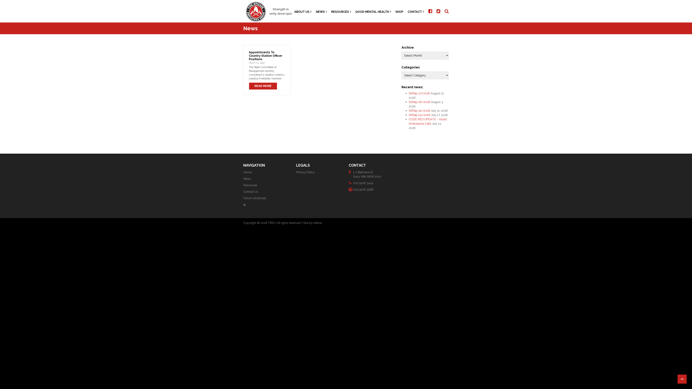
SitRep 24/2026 (419, 115)
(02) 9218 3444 (363, 183)
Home (247, 172)
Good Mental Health (372, 12)
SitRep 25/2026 (419, 110)
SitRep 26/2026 (419, 102)
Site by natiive (312, 223)
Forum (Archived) (254, 198)
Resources (340, 12)
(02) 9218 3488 (363, 189)
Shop (399, 12)
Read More (263, 86)
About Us (301, 12)
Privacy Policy (305, 172)
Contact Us (250, 191)
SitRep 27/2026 (419, 93)
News (320, 12)
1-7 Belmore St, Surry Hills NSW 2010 (367, 174)
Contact (415, 12)
